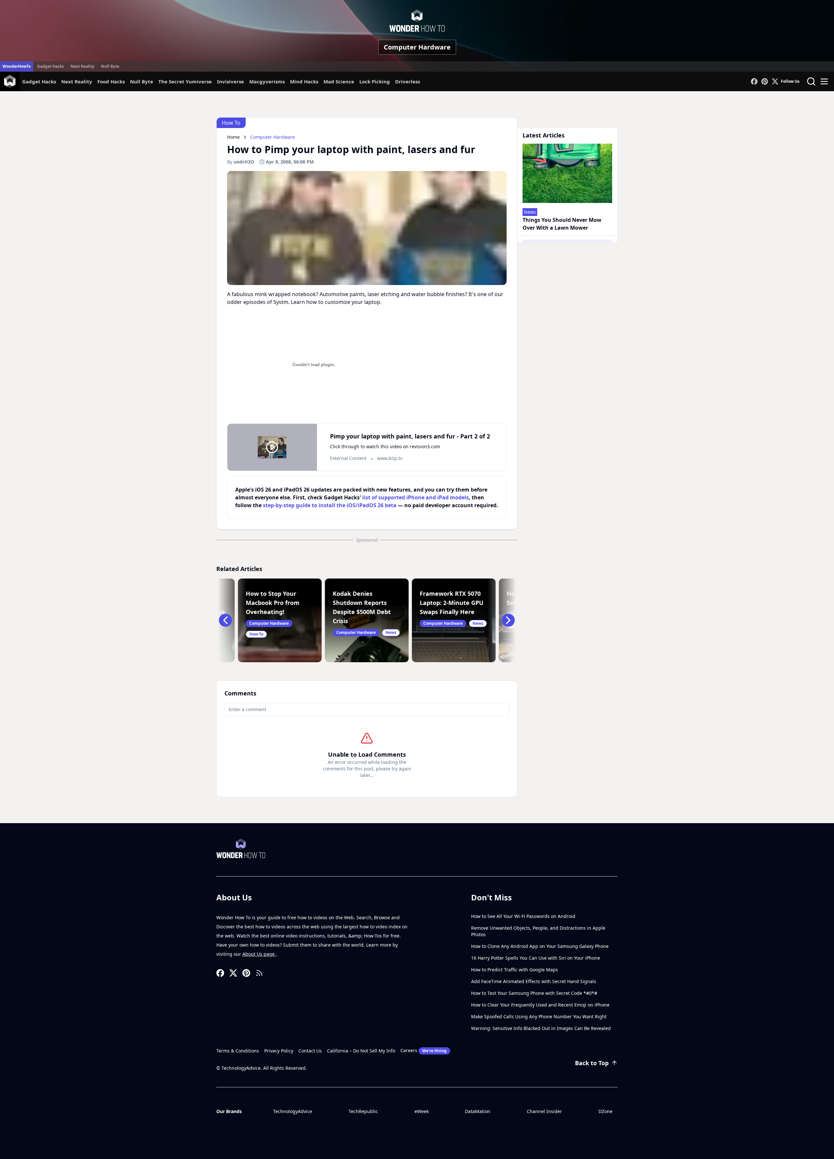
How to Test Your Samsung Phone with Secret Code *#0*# (534, 993)
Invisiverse (230, 81)
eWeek (421, 1111)
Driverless (407, 81)
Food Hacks (111, 81)
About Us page (259, 954)
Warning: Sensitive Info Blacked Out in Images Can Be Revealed (541, 1028)
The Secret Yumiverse (185, 81)
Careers (423, 1050)
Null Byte (110, 66)
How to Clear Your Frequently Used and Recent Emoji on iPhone (540, 1005)
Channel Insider (544, 1111)
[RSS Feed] (259, 973)
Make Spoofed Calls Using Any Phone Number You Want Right (539, 1016)
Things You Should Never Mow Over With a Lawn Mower (562, 223)
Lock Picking (374, 81)
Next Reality (82, 66)
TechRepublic (363, 1111)
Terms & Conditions (237, 1051)
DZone (605, 1111)
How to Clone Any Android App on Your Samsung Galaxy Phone (540, 946)
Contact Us (310, 1051)
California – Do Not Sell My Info (361, 1051)
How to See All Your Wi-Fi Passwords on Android (523, 916)
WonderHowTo (17, 66)
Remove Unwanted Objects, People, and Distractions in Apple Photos (538, 931)
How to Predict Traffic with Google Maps (514, 969)
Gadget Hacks (50, 66)
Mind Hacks (304, 81)
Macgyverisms (267, 81)
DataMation (477, 1111)
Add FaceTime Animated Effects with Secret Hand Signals (533, 981)
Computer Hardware (417, 47)
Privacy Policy (278, 1051)
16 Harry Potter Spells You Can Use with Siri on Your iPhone (535, 958)
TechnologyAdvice (292, 1111)
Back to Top (592, 1063)
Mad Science (339, 81)
